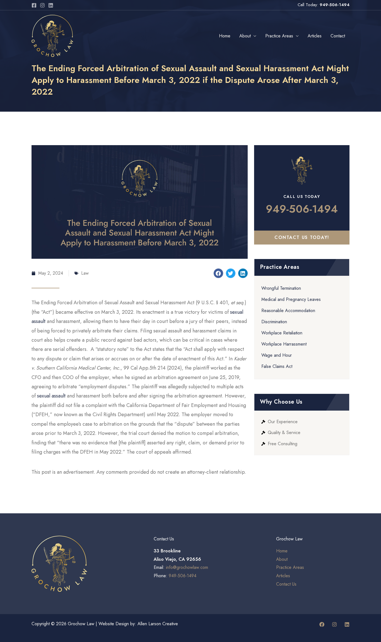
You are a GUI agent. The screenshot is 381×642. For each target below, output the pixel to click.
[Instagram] (42, 5)
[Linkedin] (50, 5)
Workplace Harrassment (284, 344)
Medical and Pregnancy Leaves (291, 299)
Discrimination (274, 321)
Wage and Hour (276, 355)
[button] (218, 273)
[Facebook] (34, 5)
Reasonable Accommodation (288, 310)
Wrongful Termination (281, 288)
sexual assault (51, 395)
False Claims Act (276, 366)
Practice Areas (279, 36)
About (245, 36)
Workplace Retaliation (281, 333)
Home (224, 36)
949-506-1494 (334, 5)
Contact (338, 36)
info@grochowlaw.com (187, 567)
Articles (315, 36)
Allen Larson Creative (158, 624)
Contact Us (286, 584)
